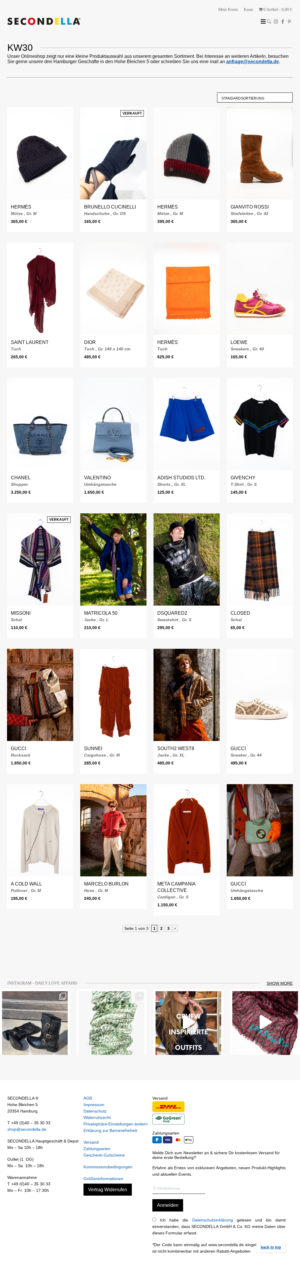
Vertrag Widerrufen (107, 1189)
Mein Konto (228, 9)
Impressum (93, 1104)
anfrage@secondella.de (252, 61)
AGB (87, 1098)
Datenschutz (95, 1111)
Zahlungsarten (96, 1148)
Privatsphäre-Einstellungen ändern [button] (115, 1124)
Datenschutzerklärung (212, 1220)
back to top (271, 1247)
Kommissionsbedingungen (107, 1167)
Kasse (248, 9)
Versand (91, 1142)
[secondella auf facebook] (282, 21)
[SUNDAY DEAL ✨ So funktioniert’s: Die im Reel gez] (265, 1022)
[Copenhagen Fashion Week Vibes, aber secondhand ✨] (188, 1022)
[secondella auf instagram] (276, 21)
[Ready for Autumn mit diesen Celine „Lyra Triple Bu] (35, 1022)
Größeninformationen (103, 1178)
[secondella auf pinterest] (289, 21)
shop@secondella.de (26, 1129)
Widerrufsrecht (97, 1117)
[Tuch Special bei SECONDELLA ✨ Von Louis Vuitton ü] (111, 1022)
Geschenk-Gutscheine (104, 1155)
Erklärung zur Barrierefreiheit (110, 1130)
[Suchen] (269, 21)
